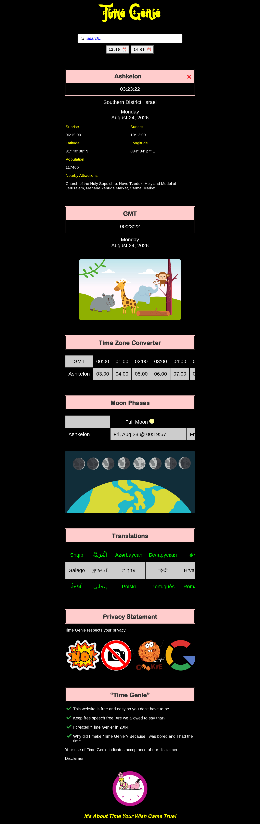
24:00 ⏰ (142, 50)
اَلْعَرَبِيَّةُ (100, 555)
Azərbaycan (128, 555)
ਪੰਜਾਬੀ (76, 586)
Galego (76, 570)
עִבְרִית (128, 570)
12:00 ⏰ (118, 50)
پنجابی (100, 586)
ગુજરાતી (100, 570)
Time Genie (130, 13)
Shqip (76, 555)
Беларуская (163, 555)
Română (193, 586)
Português (163, 586)
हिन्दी (163, 570)
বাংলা (193, 555)
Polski (129, 586)
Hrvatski (193, 570)
